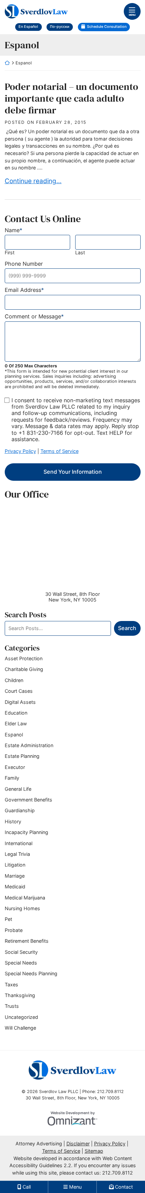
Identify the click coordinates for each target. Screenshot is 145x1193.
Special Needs (21, 963)
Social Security (21, 952)
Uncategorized (21, 1017)
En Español (28, 26)
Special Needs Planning (31, 973)
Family (12, 778)
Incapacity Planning (26, 832)
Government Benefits (28, 799)
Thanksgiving (20, 995)
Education (16, 713)
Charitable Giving (24, 669)
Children (14, 680)
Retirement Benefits (27, 941)
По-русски (59, 26)
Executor (15, 767)
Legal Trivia (17, 854)
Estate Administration (29, 745)
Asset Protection (23, 658)
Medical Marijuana (25, 897)
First (9, 252)
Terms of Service (59, 451)
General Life (18, 789)
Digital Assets (20, 702)
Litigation (15, 865)
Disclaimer (78, 1143)
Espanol (14, 734)
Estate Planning (22, 756)
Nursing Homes (22, 908)
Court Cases (19, 691)
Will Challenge (20, 1028)
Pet (8, 919)
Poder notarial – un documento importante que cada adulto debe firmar (71, 98)
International (18, 843)
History (13, 821)
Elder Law (16, 723)
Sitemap (94, 1151)
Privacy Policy (20, 451)
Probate (14, 930)
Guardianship (20, 810)
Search (127, 628)
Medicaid (15, 886)
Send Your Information (73, 471)
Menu (132, 14)
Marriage (15, 876)
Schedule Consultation (106, 26)
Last (80, 252)
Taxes (11, 984)
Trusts (12, 1006)
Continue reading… (33, 181)
